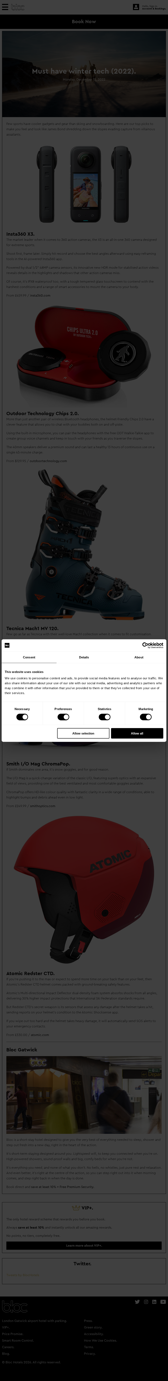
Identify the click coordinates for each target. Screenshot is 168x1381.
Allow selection (83, 733)
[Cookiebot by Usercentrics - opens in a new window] (145, 645)
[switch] (63, 717)
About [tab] (138, 657)
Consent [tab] (29, 657)
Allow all (137, 733)
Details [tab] (84, 657)
